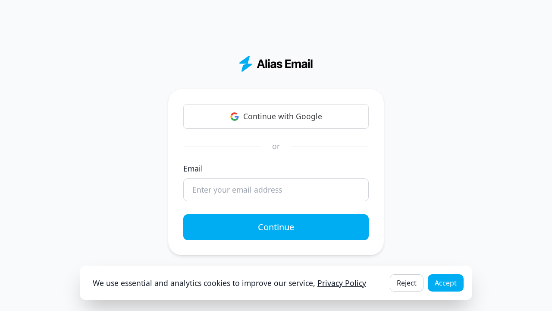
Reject (407, 283)
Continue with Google (282, 116)
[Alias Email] (276, 64)
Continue (276, 227)
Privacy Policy (341, 283)
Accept (446, 283)
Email (193, 168)
